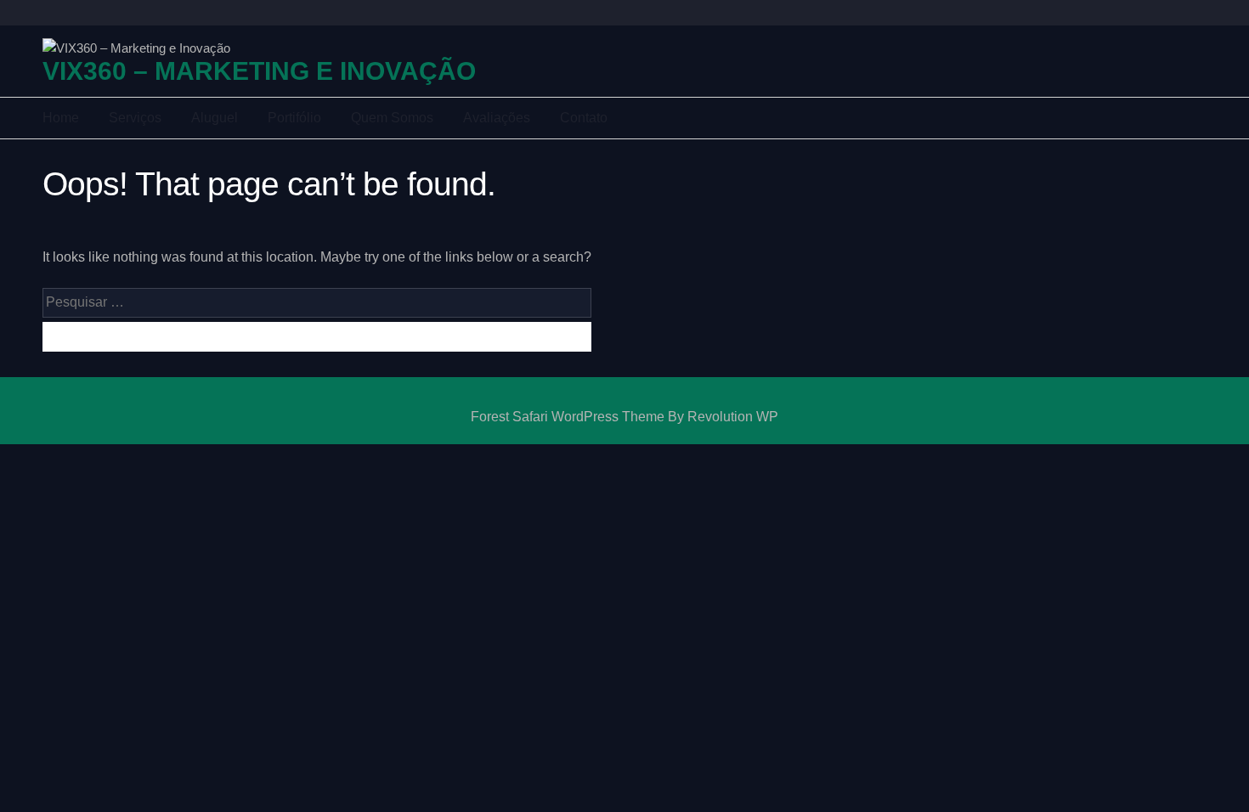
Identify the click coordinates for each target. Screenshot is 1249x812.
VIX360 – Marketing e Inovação (259, 71)
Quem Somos (392, 117)
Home (60, 117)
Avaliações (496, 117)
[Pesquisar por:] (316, 305)
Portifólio (294, 117)
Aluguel (214, 117)
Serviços (135, 117)
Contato (584, 117)
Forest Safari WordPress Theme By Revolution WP (624, 416)
